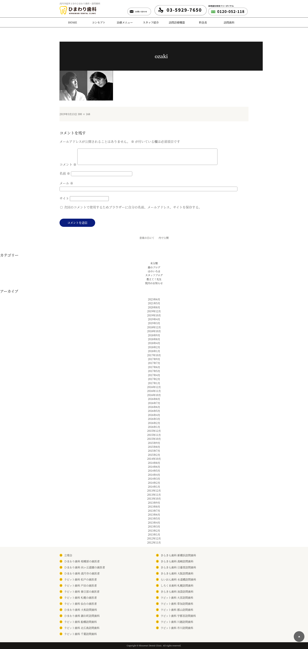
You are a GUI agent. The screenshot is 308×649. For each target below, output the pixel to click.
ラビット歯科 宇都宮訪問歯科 (178, 616)
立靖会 (68, 555)
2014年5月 (154, 470)
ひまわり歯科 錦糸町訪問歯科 (82, 616)
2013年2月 (154, 530)
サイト (64, 198)
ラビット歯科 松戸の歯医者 (80, 579)
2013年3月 (154, 526)
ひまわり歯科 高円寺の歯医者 (82, 573)
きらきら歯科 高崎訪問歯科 (177, 561)
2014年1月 (154, 486)
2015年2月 (154, 455)
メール (66, 183)
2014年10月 (154, 458)
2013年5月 (154, 518)
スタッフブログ (154, 275)
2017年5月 (154, 371)
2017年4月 (154, 375)
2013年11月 (154, 494)
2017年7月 (154, 363)
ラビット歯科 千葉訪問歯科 (80, 634)
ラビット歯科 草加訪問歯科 (177, 603)
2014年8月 (154, 463)
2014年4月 (154, 474)
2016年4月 (154, 415)
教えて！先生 (154, 279)
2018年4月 (154, 343)
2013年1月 (154, 534)
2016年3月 (154, 419)
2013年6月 (154, 514)
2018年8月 (154, 339)
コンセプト (98, 22)
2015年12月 (154, 430)
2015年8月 (154, 447)
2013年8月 (154, 506)
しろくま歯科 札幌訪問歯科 (177, 585)
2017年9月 (154, 359)
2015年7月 (154, 450)
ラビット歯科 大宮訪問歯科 (177, 597)
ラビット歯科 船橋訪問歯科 (80, 622)
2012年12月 (154, 538)
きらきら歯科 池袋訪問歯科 (177, 591)
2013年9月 (154, 502)
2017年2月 (154, 379)
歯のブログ (154, 267)
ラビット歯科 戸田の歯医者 (80, 585)
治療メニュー (125, 22)
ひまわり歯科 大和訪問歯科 (80, 609)
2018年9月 (154, 335)
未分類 (154, 263)
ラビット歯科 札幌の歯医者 (80, 597)
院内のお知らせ (154, 283)
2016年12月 (154, 387)
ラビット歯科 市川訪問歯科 (177, 628)
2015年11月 (154, 435)
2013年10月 (154, 498)
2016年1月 (154, 427)
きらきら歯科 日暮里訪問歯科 (178, 567)
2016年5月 (154, 411)
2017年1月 (154, 383)
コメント (68, 164)
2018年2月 (154, 347)
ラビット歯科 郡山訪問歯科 (177, 609)
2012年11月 (154, 542)
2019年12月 (154, 311)
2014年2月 (154, 482)
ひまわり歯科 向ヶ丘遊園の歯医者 (84, 567)
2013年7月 (154, 510)
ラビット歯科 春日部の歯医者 (81, 591)
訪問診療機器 (177, 22)
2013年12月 (154, 490)
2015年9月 (154, 443)
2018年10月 (154, 331)
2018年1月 (154, 351)
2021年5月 (154, 303)
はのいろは (154, 271)
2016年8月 (154, 399)
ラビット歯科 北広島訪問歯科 (81, 628)
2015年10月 (154, 438)
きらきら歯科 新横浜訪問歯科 (178, 555)
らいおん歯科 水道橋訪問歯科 (178, 579)
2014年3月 (154, 478)
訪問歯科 (229, 22)
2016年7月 (154, 403)
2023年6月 (154, 299)
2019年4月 (154, 319)
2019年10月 (154, 315)
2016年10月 (154, 395)
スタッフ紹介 (151, 22)
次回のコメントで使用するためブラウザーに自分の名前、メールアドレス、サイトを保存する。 (133, 207)
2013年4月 (154, 522)
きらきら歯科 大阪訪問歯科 (177, 573)
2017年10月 (154, 355)
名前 (65, 173)
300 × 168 (84, 114)
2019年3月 (154, 323)
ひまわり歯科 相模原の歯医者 (82, 561)
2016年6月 (154, 407)
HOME (72, 22)
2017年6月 (154, 367)
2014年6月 (154, 466)
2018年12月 (154, 327)
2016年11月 (154, 391)
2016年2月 (154, 423)
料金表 (203, 22)
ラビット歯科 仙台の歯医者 (80, 603)
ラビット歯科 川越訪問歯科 (177, 622)
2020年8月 (154, 307)
